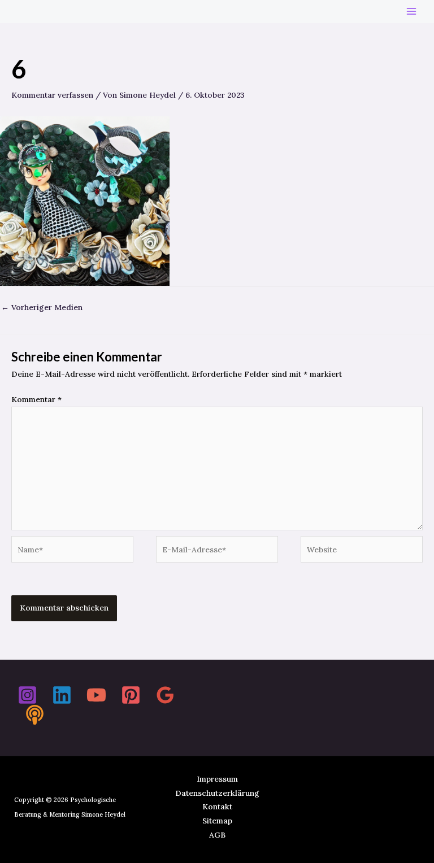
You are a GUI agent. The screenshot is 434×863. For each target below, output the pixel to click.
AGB (217, 835)
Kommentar (36, 399)
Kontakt (217, 806)
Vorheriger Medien (42, 307)
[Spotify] (35, 715)
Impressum (217, 779)
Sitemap (217, 821)
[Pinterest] (131, 695)
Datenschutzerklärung (217, 793)
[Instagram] (27, 695)
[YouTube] (96, 695)
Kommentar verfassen (52, 95)
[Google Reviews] (165, 695)
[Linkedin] (62, 695)
